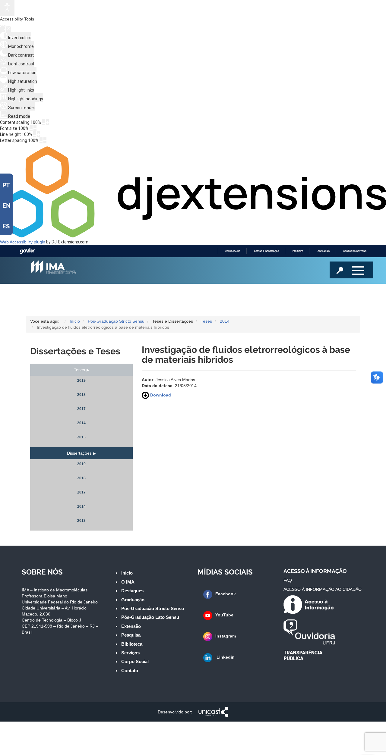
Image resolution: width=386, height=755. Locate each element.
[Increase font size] (34, 128)
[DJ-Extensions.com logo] (193, 235)
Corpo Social (135, 661)
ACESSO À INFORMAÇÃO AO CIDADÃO (322, 589)
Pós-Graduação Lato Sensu (150, 617)
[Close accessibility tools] (8, 29)
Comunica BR (232, 251)
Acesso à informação (266, 251)
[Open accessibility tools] (7, 8)
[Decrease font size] (31, 128)
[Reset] (2, 28)
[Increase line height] (38, 134)
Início (127, 572)
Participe (298, 251)
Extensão (131, 626)
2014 (81, 423)
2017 (81, 409)
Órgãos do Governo (354, 251)
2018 (81, 395)
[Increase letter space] (44, 140)
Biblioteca (131, 644)
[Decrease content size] (43, 122)
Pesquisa (131, 635)
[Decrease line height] (34, 134)
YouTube (224, 614)
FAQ (287, 580)
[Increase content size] (47, 122)
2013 (81, 437)
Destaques (132, 590)
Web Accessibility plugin (22, 242)
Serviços (130, 652)
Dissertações (79, 453)
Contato (129, 670)
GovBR (27, 251)
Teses (79, 369)
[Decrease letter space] (41, 140)
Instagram (225, 636)
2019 (81, 380)
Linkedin (225, 657)
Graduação (132, 599)
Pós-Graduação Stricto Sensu (152, 608)
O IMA (127, 581)
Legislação (323, 251)
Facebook (225, 593)
